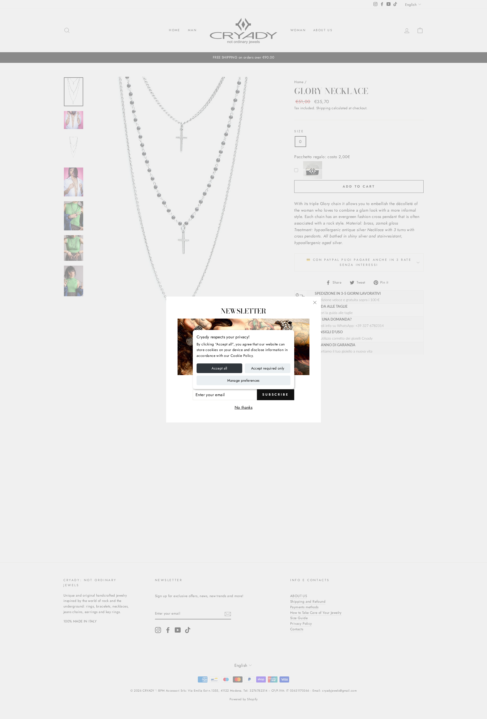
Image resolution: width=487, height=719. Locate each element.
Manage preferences (243, 380)
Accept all (219, 368)
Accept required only (267, 368)
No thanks (244, 407)
